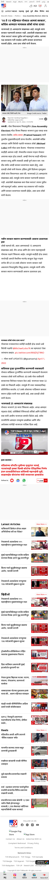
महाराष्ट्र (21, 11)
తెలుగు (20, 2)
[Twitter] (27, 824)
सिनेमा (42, 11)
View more (40, 524)
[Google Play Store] (16, 833)
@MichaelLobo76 (21, 348)
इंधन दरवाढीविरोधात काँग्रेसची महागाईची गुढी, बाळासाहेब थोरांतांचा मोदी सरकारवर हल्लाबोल (22, 473)
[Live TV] (39, 5)
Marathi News (6, 16)
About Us (20, 839)
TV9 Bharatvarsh (12, 857)
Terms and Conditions (23, 847)
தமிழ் (43, 2)
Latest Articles (10, 524)
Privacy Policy (33, 843)
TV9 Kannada (37, 857)
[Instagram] (32, 824)
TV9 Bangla (7, 861)
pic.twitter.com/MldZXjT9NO (29, 352)
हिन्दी (2, 2)
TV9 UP (19, 865)
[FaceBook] (22, 824)
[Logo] (3, 6)
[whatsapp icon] (24, 480)
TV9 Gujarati (19, 861)
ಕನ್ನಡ (14, 2)
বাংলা (26, 2)
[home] (2, 11)
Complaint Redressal (17, 843)
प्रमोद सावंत (18, 134)
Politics (17, 16)
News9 (8, 2)
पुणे (31, 11)
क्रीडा (36, 11)
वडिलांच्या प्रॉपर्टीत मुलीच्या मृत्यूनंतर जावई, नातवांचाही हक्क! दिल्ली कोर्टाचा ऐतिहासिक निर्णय (24, 467)
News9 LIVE (29, 865)
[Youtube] (37, 824)
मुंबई (27, 11)
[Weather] (31, 5)
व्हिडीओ (5, 594)
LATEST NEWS (11, 11)
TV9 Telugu (25, 857)
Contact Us (10, 839)
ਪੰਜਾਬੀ (38, 2)
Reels (4, 730)
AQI (35, 6)
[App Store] (31, 835)
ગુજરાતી (31, 2)
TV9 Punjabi (31, 861)
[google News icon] (18, 480)
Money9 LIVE (40, 865)
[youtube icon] (12, 480)
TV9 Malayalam (8, 865)
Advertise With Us (33, 839)
